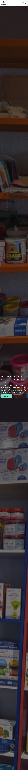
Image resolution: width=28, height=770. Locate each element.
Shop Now (6, 393)
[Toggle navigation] (25, 3)
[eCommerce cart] (19, 3)
